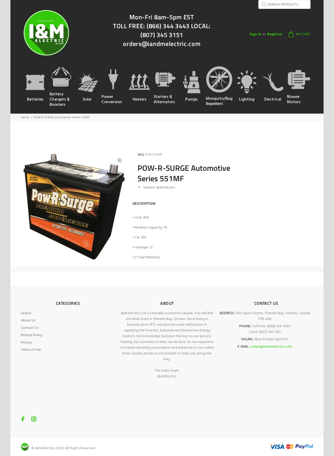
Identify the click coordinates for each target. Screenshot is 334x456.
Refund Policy (32, 335)
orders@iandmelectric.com (271, 347)
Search (26, 313)
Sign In (255, 34)
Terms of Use (31, 350)
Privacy (26, 343)
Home (25, 117)
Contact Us (29, 328)
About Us (28, 321)
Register (274, 34)
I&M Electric (165, 188)
